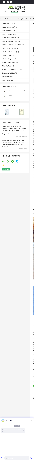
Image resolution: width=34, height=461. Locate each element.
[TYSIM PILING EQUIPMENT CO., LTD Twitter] (7, 2)
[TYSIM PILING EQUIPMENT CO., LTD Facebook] (4, 2)
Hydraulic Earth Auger (8, 62)
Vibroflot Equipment (8, 59)
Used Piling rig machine (9, 48)
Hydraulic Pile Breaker (9, 38)
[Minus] (32, 420)
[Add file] (2, 458)
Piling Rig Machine (7, 30)
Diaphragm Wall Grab (8, 73)
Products (14, 11)
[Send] (31, 458)
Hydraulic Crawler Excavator (10, 69)
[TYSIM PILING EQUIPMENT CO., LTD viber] (4, 165)
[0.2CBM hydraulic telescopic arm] (4, 96)
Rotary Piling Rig (7, 34)
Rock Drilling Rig (7, 80)
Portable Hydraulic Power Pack (11, 45)
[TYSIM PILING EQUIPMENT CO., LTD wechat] (13, 161)
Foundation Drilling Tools (18, 19)
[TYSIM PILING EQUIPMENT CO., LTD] (17, 7)
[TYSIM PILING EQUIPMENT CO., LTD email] (4, 161)
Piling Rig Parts (7, 66)
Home (7, 11)
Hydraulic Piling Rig (8, 27)
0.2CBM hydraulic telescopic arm (17, 95)
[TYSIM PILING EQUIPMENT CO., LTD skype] (18, 161)
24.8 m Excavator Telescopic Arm (17, 90)
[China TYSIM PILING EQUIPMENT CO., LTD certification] (7, 112)
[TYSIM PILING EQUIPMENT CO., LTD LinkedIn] (11, 2)
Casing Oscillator (7, 55)
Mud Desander (6, 76)
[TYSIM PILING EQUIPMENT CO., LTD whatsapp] (9, 161)
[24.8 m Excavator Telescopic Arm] (4, 91)
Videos (23, 11)
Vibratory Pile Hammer (9, 52)
